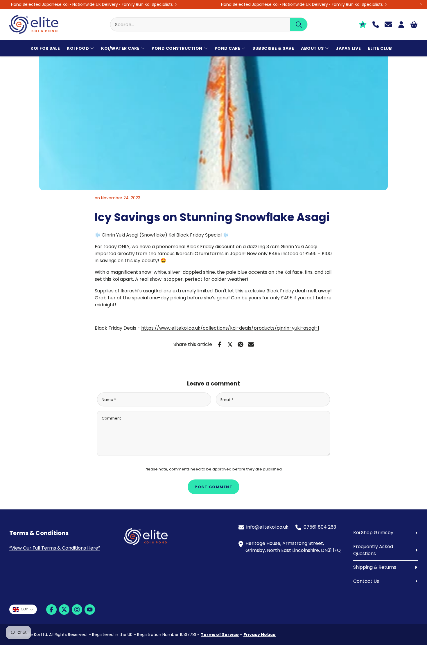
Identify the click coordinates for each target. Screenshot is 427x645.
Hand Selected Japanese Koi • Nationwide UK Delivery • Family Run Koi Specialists (92, 4)
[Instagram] (77, 609)
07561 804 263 (320, 527)
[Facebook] (51, 609)
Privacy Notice (259, 634)
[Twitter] (64, 609)
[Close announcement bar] (421, 4)
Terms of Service (220, 634)
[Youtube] (90, 609)
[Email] (251, 344)
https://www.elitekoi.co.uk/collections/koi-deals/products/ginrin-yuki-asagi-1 (230, 328)
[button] (208, 24)
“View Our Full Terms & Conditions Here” (54, 548)
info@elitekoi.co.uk (267, 527)
